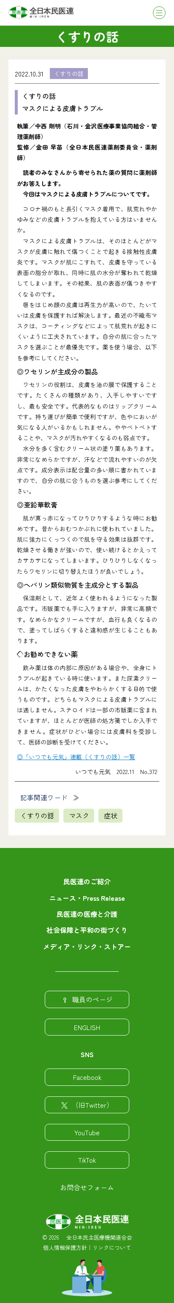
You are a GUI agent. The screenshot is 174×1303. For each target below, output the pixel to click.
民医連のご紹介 (87, 881)
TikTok (87, 1160)
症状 (110, 815)
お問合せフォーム (87, 1187)
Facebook (87, 1077)
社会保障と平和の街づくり (87, 930)
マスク (79, 815)
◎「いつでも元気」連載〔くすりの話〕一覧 (76, 756)
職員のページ (92, 999)
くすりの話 (69, 73)
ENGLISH (87, 1027)
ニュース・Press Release (87, 898)
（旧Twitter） (92, 1105)
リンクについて (111, 1247)
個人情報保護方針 (65, 1247)
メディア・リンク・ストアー (87, 946)
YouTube (87, 1132)
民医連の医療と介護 (87, 914)
